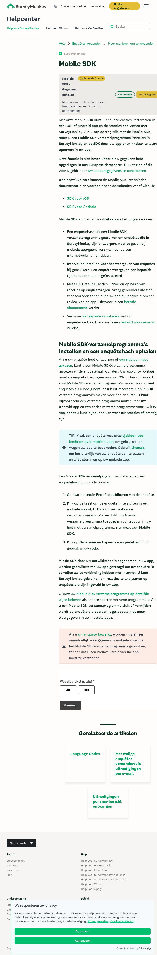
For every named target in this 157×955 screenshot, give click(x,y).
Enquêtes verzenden (86, 43)
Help (62, 43)
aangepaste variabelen (101, 316)
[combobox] (21, 843)
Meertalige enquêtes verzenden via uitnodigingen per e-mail (128, 763)
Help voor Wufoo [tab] (57, 28)
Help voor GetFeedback (96, 865)
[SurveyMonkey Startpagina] (27, 6)
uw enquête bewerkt (94, 634)
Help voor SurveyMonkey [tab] (23, 28)
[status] (108, 94)
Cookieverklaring (122, 921)
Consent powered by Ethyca (131, 948)
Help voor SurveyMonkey (97, 860)
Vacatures (13, 870)
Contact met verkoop (74, 6)
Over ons (12, 865)
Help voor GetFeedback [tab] (90, 28)
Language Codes (85, 753)
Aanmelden (98, 6)
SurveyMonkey (16, 860)
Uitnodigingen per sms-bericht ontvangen (107, 801)
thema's (138, 447)
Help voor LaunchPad (94, 870)
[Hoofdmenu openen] (146, 6)
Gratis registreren (122, 6)
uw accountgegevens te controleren (117, 170)
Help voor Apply (91, 889)
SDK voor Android (81, 206)
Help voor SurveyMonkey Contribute (104, 879)
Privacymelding (99, 921)
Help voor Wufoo (92, 884)
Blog (9, 875)
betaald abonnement (137, 322)
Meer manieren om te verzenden (131, 43)
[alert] (108, 646)
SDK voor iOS (78, 198)
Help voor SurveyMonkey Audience (103, 875)
